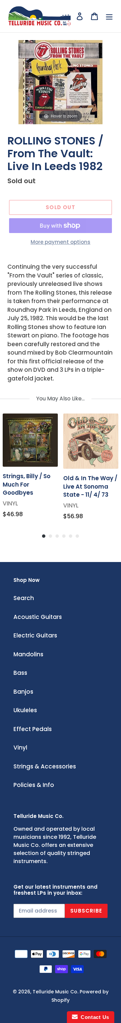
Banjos (23, 692)
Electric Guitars (35, 635)
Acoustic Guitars (37, 617)
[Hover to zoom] (60, 81)
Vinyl (20, 748)
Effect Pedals (32, 729)
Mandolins (28, 654)
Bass (20, 673)
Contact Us (93, 1017)
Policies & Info (33, 785)
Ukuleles (25, 710)
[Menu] (109, 16)
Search (23, 598)
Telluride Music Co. (55, 991)
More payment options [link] (60, 241)
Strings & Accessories (44, 766)
